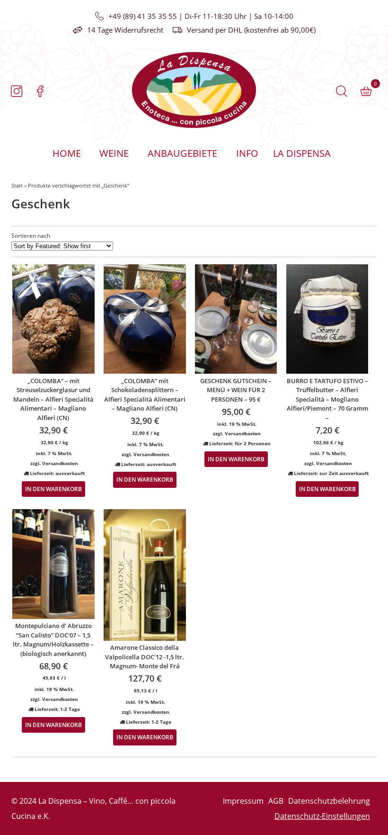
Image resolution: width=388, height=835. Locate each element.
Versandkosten (60, 463)
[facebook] (40, 91)
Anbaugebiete (182, 153)
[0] (366, 91)
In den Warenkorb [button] (53, 489)
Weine (114, 153)
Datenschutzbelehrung (329, 801)
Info (247, 153)
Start (17, 185)
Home (67, 153)
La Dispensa (302, 153)
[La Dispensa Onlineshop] (102, 90)
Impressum (243, 801)
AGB (275, 801)
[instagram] (16, 91)
